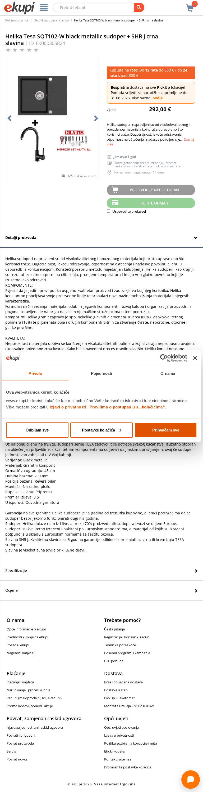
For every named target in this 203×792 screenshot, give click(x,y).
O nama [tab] (167, 373)
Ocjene (11, 590)
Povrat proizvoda (20, 743)
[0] (190, 5)
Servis (11, 751)
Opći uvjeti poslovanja (121, 727)
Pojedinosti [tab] (101, 373)
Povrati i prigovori (21, 735)
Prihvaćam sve (165, 430)
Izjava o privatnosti (119, 735)
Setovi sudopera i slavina (51, 20)
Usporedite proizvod (129, 211)
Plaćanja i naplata (20, 682)
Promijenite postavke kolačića (127, 767)
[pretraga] (139, 7)
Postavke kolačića (98, 430)
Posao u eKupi (18, 645)
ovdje (158, 97)
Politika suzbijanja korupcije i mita (130, 743)
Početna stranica (16, 20)
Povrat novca (17, 759)
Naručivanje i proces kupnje (28, 690)
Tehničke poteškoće (120, 645)
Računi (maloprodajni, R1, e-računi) (34, 698)
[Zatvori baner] (195, 358)
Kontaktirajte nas (117, 759)
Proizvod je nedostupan (154, 189)
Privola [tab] (35, 373)
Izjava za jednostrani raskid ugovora (35, 727)
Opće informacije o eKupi (26, 629)
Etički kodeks (114, 751)
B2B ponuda (113, 660)
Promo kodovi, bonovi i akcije (30, 706)
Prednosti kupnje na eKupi (27, 637)
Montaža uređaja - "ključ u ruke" (129, 706)
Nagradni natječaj (20, 653)
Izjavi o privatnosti (68, 406)
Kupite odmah (154, 203)
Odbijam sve (37, 430)
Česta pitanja (114, 629)
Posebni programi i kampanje (127, 653)
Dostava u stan (116, 690)
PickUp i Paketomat (119, 698)
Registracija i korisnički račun (126, 637)
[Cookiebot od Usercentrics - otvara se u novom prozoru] (164, 358)
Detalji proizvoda (20, 237)
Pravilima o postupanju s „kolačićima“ (127, 406)
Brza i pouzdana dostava (123, 682)
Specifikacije (16, 570)
